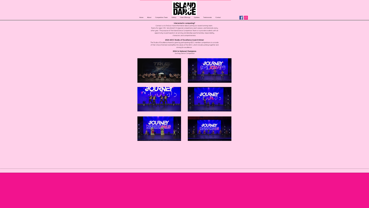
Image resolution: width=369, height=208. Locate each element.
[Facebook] (241, 18)
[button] (149, 17)
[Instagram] (246, 18)
